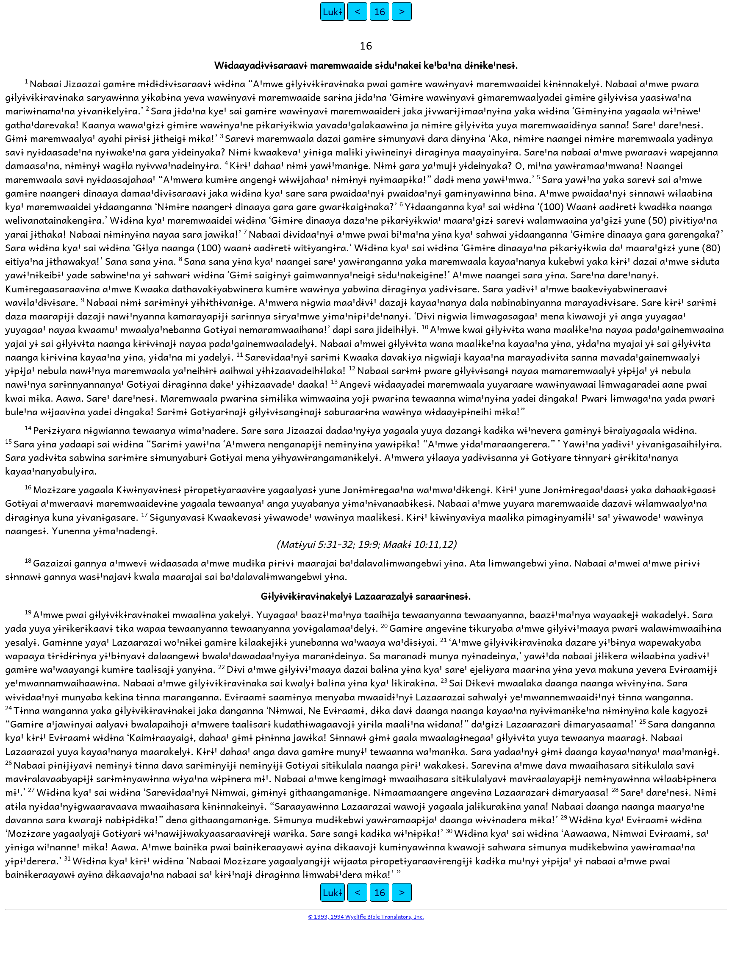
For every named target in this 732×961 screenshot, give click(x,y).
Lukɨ (332, 11)
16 (379, 11)
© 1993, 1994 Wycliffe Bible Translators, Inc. (366, 916)
